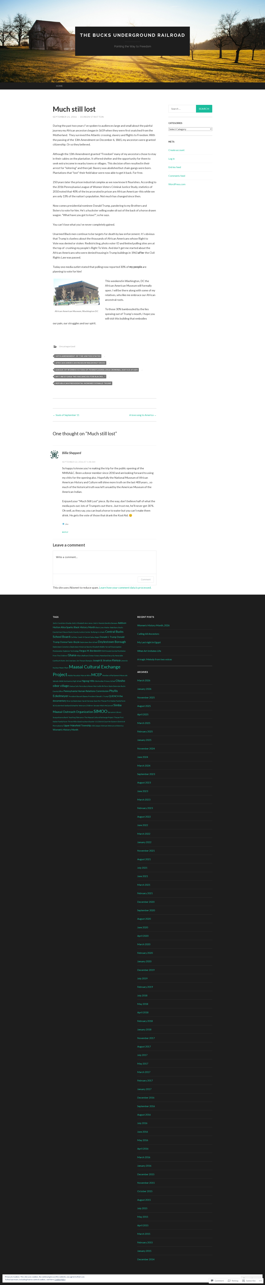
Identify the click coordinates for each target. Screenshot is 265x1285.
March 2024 (143, 765)
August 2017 (144, 1046)
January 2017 (144, 1089)
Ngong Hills (88, 680)
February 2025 (145, 731)
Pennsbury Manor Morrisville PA (91, 686)
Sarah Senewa (87, 701)
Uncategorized (67, 346)
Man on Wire (86, 675)
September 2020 (146, 910)
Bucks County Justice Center (79, 632)
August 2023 (144, 782)
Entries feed (174, 167)
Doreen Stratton (92, 116)
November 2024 (146, 748)
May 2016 (142, 1140)
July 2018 (142, 995)
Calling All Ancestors (148, 633)
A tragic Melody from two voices (154, 659)
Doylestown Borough (112, 641)
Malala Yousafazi (74, 675)
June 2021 (142, 876)
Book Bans (114, 627)
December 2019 (145, 969)
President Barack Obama (78, 696)
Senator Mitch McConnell (103, 706)
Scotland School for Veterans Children (78, 706)
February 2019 (145, 986)
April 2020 (142, 935)
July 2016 (142, 1123)
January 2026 (144, 688)
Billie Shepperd (71, 453)
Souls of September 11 (66, 414)
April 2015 (142, 1225)
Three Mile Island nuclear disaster (81, 722)
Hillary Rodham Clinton (85, 656)
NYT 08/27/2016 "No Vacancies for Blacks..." (80, 376)
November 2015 (146, 1182)
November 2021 (146, 850)
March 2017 (143, 1072)
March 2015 (143, 1233)
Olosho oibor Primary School (105, 681)
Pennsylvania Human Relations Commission (86, 691)
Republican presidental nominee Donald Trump (83, 383)
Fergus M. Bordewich (90, 650)
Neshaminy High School (72, 681)
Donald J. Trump (108, 637)
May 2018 (142, 1003)
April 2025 (142, 714)
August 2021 (144, 859)
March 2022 (143, 833)
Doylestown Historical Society (81, 647)
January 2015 (144, 1250)
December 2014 (145, 1259)
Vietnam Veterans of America (112, 726)
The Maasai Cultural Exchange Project (98, 717)
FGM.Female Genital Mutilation (113, 651)
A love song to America (142, 414)
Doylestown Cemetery (61, 647)
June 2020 (142, 927)
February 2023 (145, 807)
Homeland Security (107, 656)
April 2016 (142, 1148)
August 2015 (144, 1199)
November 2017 (146, 1038)
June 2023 (142, 791)
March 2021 (143, 884)
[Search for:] (190, 109)
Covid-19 (81, 637)
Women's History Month (65, 729)
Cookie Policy (59, 1279)
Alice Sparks (67, 627)
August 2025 (144, 705)
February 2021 (145, 893)
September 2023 (146, 774)
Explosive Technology (71, 651)
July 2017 (142, 1054)
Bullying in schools (98, 632)
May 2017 (142, 1063)
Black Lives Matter (103, 627)
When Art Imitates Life (149, 650)
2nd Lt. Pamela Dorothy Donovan (105, 623)
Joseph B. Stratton (102, 660)
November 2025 (146, 697)
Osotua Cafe (74, 686)
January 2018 (144, 1029)
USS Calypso (95, 726)
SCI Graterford (58, 706)
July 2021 (142, 867)
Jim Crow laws (70, 661)
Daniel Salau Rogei (92, 637)
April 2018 (142, 1012)
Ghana (72, 655)
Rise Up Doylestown (74, 701)
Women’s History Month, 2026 (153, 625)
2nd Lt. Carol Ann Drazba (62, 623)
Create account (176, 150)
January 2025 (144, 739)
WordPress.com (176, 184)
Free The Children (60, 656)
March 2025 (143, 722)
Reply (65, 532)
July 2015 (142, 1208)
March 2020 (143, 944)
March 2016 (143, 1157)
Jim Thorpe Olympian (84, 661)
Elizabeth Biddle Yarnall (101, 647)
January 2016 (144, 1165)
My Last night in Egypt (149, 642)
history (97, 656)
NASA (61, 681)
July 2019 (142, 978)
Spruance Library (114, 712)
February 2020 (145, 952)
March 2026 (143, 680)
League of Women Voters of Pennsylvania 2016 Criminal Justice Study (97, 370)
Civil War (74, 637)
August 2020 (144, 918)
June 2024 (142, 756)
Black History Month (84, 627)
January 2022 (144, 842)
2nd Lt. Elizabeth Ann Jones (82, 623)
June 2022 (142, 825)
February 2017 (145, 1080)
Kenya (116, 660)
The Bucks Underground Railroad (132, 35)
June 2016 (142, 1131)
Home (59, 86)
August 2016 (144, 1114)
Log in (171, 158)
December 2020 (145, 901)
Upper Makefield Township (77, 725)
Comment (146, 579)
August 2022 (144, 816)
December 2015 (145, 1174)
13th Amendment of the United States (78, 356)
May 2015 (142, 1216)
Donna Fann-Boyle (69, 642)
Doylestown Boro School (88, 642)
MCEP (96, 674)
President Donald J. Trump (98, 696)
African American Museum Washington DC (80, 363)
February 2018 (145, 1020)
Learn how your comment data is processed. (125, 587)
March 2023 (143, 799)
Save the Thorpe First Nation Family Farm (109, 701)
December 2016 (145, 1097)
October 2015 (144, 1191)
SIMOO (100, 711)
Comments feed (176, 175)
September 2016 (146, 1106)
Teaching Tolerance (76, 717)
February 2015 (145, 1242)
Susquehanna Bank (60, 717)
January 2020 (144, 961)
